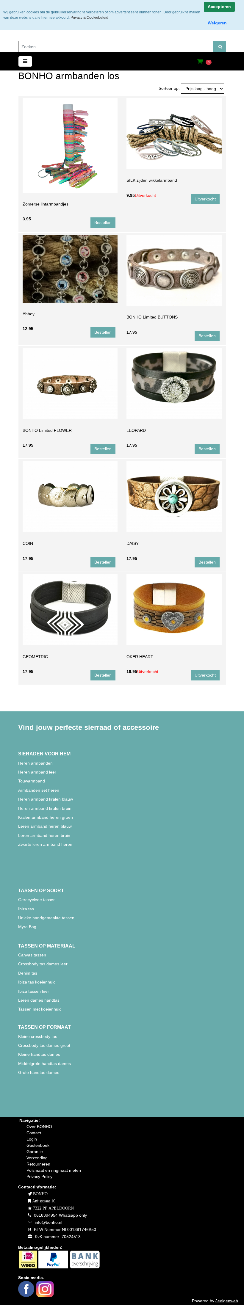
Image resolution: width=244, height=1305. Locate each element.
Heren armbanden (35, 763)
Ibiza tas (26, 908)
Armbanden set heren (38, 790)
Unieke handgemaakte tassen (47, 917)
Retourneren (38, 1164)
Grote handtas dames (38, 1072)
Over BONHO (39, 1126)
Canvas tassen (32, 955)
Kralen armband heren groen (45, 817)
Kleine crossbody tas (37, 1036)
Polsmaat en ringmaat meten (53, 1170)
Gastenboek (37, 1145)
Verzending (37, 1157)
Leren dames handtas (39, 1000)
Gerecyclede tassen (37, 899)
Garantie (34, 1151)
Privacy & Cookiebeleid (89, 17)
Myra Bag (27, 926)
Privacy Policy (39, 1176)
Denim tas (27, 973)
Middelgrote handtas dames (44, 1063)
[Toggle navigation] (25, 61)
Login (31, 1139)
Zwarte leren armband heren (45, 844)
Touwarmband (31, 781)
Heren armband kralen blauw (45, 799)
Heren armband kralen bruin (44, 808)
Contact (33, 1132)
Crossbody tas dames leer (43, 964)
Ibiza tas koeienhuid (37, 982)
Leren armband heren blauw (45, 826)
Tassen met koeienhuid (40, 1009)
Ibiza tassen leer (33, 991)
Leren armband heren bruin (44, 835)
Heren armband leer (37, 772)
